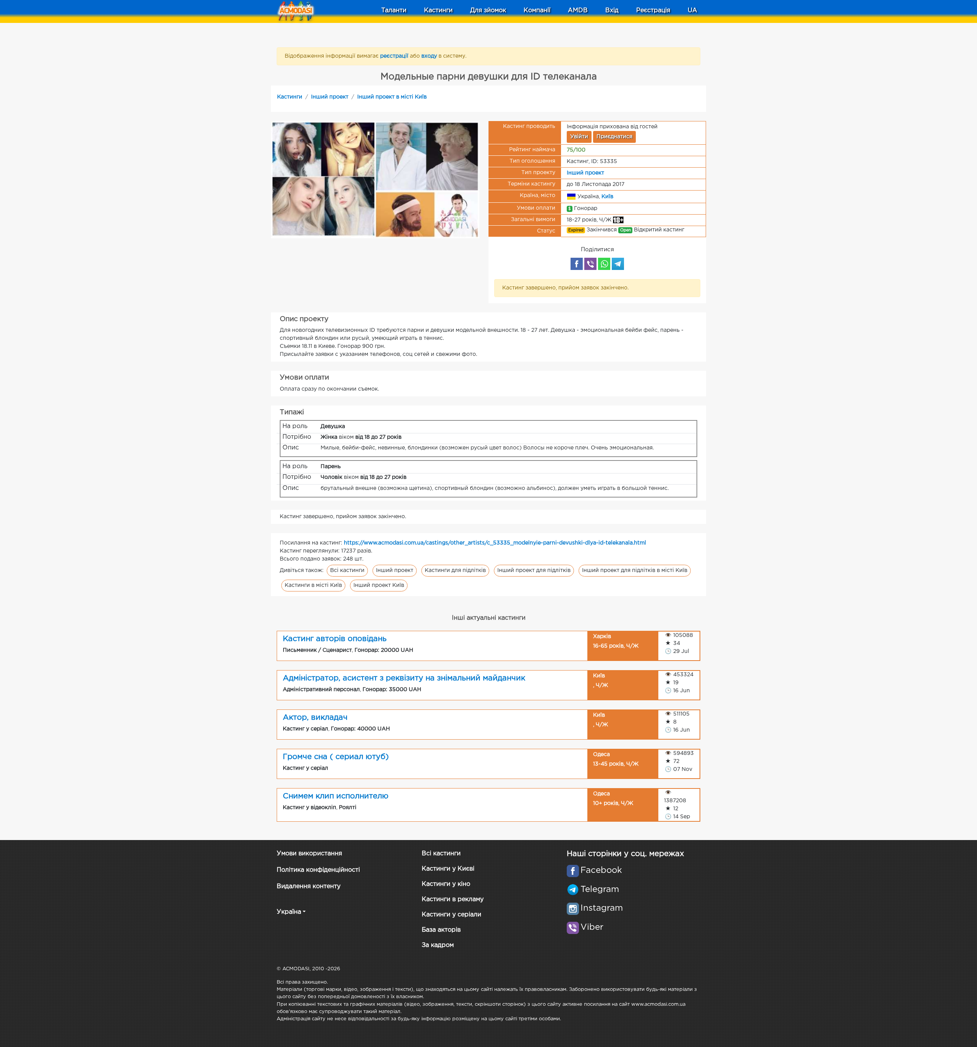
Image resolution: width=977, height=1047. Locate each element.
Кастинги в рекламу (453, 899)
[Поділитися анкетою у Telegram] (618, 264)
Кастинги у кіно (446, 884)
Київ (607, 196)
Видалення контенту (308, 886)
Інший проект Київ (378, 585)
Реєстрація (653, 10)
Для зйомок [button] (488, 10)
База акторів (441, 930)
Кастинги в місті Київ (313, 585)
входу (430, 56)
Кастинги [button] (438, 10)
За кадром (438, 945)
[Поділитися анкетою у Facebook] (577, 264)
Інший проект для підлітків (534, 570)
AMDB (578, 10)
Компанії (537, 10)
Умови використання (309, 853)
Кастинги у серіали (451, 915)
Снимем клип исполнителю (336, 796)
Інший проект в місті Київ (392, 97)
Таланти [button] (393, 10)
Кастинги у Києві (448, 869)
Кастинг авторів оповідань (335, 638)
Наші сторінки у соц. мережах (625, 853)
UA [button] (692, 10)
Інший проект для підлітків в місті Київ (634, 570)
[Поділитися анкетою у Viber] (590, 264)
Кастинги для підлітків (455, 570)
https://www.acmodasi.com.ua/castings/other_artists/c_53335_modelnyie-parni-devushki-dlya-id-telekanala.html (495, 543)
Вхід (612, 10)
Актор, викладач (315, 717)
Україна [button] (289, 912)
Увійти (579, 136)
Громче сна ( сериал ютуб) (336, 756)
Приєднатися (614, 136)
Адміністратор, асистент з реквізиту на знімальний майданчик (404, 678)
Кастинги (289, 97)
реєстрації (395, 56)
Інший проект (329, 97)
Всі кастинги (347, 570)
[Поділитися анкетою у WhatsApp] (604, 264)
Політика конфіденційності (318, 870)
